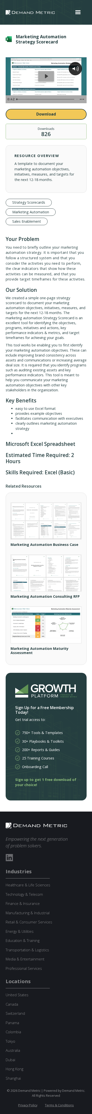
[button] (78, 12)
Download (46, 114)
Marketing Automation (30, 212)
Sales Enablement (26, 221)
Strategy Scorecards (28, 202)
